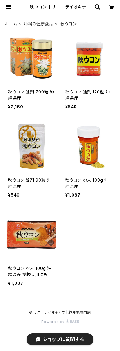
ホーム (11, 23)
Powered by (53, 321)
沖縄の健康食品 (39, 23)
